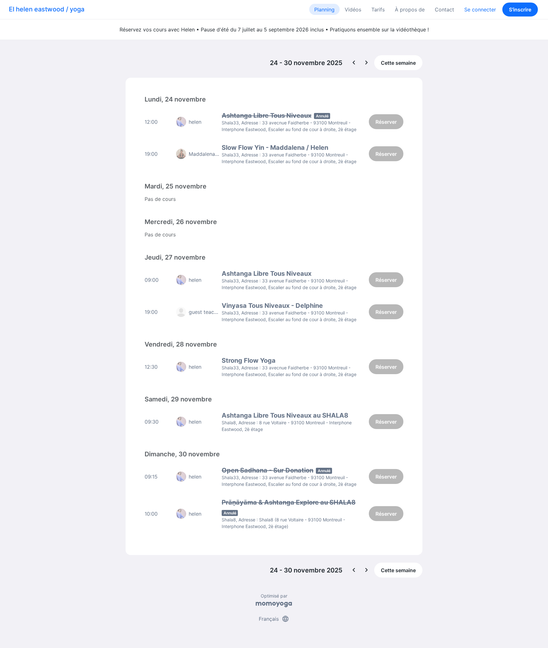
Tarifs (378, 9)
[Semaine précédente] (354, 62)
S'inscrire (520, 9)
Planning (324, 9)
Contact (444, 9)
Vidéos (353, 9)
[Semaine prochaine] (366, 62)
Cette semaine (398, 63)
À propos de (410, 9)
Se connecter (480, 9)
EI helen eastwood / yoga (46, 9)
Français (274, 619)
